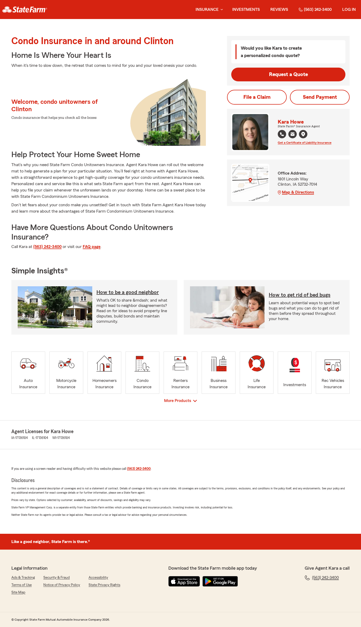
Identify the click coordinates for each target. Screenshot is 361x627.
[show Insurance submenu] (221, 9)
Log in (349, 9)
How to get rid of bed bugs (299, 295)
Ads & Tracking (23, 577)
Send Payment (320, 97)
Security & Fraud (56, 577)
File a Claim (257, 97)
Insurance (207, 9)
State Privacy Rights (104, 585)
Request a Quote (288, 74)
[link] (24, 9)
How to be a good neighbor (127, 292)
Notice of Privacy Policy (61, 585)
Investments (246, 9)
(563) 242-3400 (318, 9)
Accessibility (98, 577)
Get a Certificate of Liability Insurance (304, 142)
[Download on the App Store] (184, 581)
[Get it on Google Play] (220, 581)
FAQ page (91, 247)
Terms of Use (21, 585)
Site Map (18, 592)
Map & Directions (298, 192)
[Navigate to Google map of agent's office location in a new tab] (303, 134)
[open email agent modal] (292, 135)
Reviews (279, 9)
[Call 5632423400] (282, 134)
